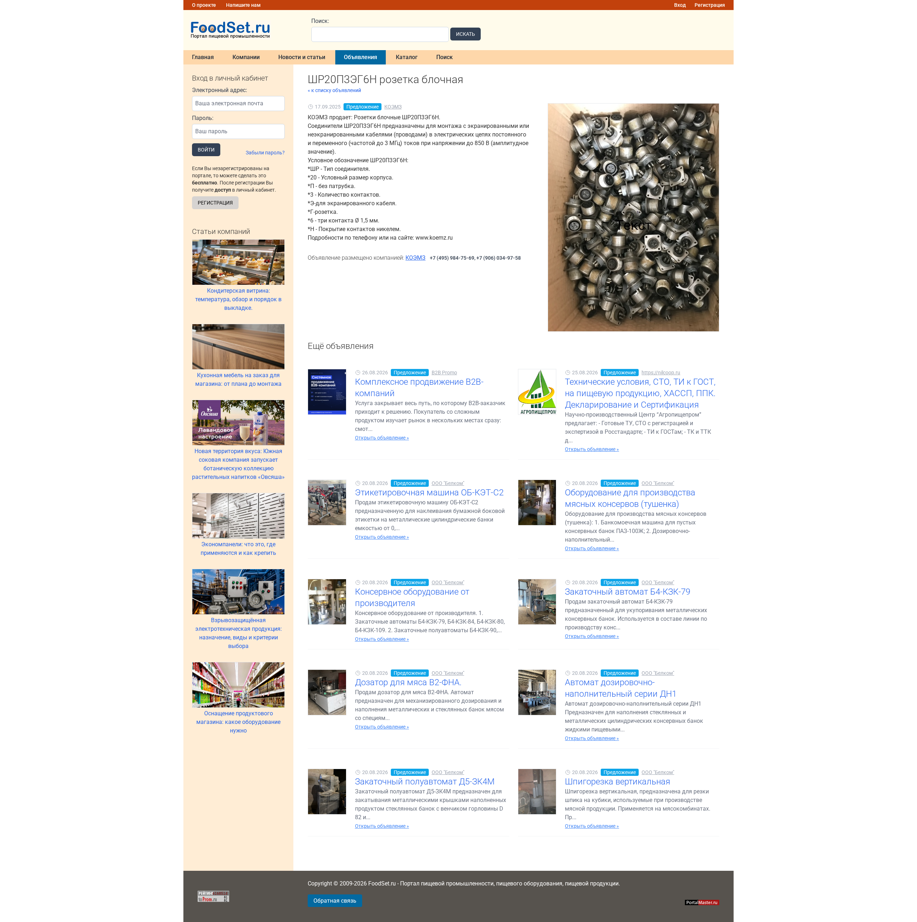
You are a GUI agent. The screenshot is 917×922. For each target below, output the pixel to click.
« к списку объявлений (334, 90)
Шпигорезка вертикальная (617, 782)
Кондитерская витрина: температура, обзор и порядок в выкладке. (238, 299)
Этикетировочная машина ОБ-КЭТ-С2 (429, 493)
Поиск (444, 57)
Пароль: (202, 118)
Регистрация (710, 5)
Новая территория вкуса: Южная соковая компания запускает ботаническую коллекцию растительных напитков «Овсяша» (238, 464)
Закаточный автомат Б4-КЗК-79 (627, 592)
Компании (246, 57)
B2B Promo (444, 372)
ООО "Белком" (448, 483)
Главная (203, 57)
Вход (680, 5)
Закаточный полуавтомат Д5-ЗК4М (425, 782)
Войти (206, 150)
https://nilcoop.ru (661, 372)
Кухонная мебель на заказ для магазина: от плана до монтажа (238, 379)
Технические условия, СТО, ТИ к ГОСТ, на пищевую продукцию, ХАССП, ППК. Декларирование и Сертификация (640, 393)
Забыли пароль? (265, 152)
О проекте (204, 5)
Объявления (360, 57)
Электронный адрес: (219, 90)
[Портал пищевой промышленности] (243, 30)
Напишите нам (243, 5)
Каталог (407, 57)
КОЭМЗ (393, 107)
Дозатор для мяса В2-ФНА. (408, 682)
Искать (465, 34)
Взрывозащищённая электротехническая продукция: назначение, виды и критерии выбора (238, 633)
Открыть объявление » (382, 438)
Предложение (362, 107)
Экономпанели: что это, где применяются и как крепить (238, 548)
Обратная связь (334, 900)
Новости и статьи (301, 57)
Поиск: (320, 21)
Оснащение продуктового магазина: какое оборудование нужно (238, 722)
